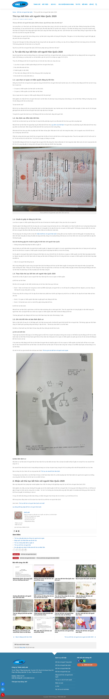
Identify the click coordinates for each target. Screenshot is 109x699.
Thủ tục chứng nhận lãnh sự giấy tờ (24, 543)
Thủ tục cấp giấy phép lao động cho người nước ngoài (29, 538)
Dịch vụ (53, 4)
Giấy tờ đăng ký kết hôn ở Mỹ (23, 637)
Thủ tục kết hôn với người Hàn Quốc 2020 (48, 558)
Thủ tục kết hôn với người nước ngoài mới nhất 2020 (79, 637)
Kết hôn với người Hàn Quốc (25, 12)
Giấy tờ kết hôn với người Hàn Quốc (47, 234)
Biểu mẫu (85, 4)
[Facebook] (14, 531)
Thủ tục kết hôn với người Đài (22, 545)
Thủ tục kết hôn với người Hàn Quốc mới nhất (31, 503)
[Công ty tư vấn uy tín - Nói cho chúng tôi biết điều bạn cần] (20, 4)
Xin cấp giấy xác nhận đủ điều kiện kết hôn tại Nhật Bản (29, 547)
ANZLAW (30, 19)
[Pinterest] (18, 531)
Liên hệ (91, 4)
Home (14, 12)
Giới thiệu (45, 4)
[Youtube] (16, 531)
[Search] (96, 4)
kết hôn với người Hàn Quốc (27, 558)
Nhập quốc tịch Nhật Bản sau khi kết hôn (25, 540)
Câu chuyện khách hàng (66, 4)
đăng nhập (22, 647)
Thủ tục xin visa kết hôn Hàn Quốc (50, 471)
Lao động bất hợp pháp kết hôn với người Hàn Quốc (27, 507)
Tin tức (77, 4)
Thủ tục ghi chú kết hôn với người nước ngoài (55, 350)
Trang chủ (36, 4)
